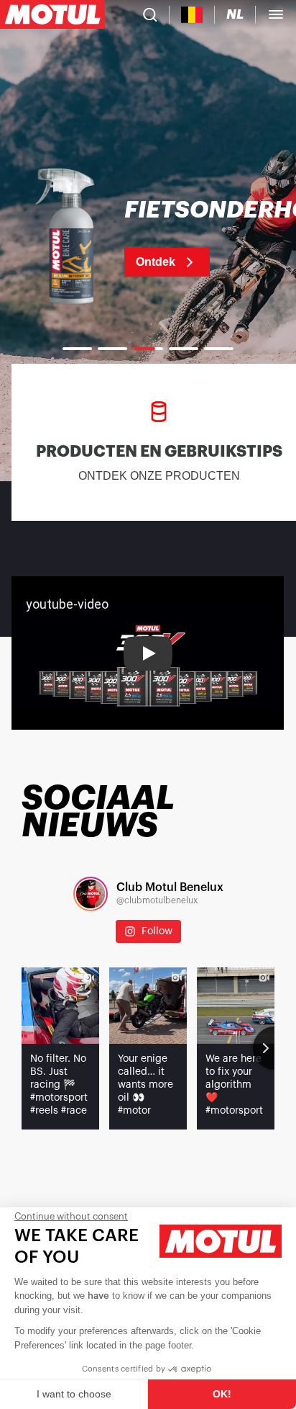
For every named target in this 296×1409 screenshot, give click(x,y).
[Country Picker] (192, 14)
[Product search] (150, 14)
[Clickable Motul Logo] (52, 14)
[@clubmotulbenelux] (90, 894)
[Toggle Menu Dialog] (276, 14)
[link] (148, 238)
